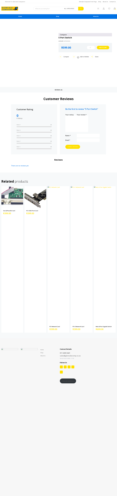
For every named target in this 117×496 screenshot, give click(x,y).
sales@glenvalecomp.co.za (70, 356)
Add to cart (103, 47)
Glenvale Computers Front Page (88, 2)
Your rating (69, 114)
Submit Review (73, 146)
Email (67, 140)
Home (20, 16)
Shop (99, 2)
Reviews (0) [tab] (58, 90)
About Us (105, 2)
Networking (67, 41)
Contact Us (113, 2)
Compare (66, 57)
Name (68, 135)
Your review (82, 114)
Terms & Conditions (68, 381)
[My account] (103, 9)
